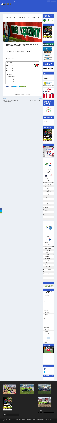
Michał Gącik (46, 316)
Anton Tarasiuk (47, 333)
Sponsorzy (22, 9)
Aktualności (24, 19)
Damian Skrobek (47, 331)
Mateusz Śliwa (46, 310)
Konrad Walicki (47, 327)
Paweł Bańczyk (47, 312)
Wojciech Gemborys (47, 318)
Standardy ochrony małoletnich (7, 9)
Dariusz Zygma (47, 299)
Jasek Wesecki (46, 297)
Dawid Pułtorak (47, 325)
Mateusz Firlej (46, 335)
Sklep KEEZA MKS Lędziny (16, 9)
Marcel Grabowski (47, 295)
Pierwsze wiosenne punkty (11, 1)
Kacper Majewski (47, 308)
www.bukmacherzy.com (47, 378)
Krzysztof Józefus (47, 306)
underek (16, 19)
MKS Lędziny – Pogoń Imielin (48, 356)
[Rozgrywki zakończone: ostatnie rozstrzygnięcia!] (22, 32)
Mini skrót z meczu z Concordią (47, 354)
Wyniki (49, 340)
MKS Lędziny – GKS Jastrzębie (48, 358)
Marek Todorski (47, 329)
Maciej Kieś (46, 314)
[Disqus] (22, 115)
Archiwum (45, 342)
